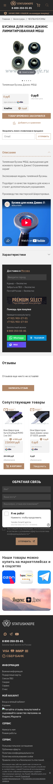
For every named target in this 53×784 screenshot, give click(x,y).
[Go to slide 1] (22, 80)
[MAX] (5, 634)
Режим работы (9, 733)
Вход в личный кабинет (13, 702)
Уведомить (40, 466)
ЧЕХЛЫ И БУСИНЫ (36, 19)
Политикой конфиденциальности (16, 777)
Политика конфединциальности (18, 753)
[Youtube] (17, 634)
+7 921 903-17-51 (17, 318)
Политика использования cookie (17, 756)
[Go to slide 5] (30, 80)
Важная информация (12, 671)
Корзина (6, 705)
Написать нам (8, 729)
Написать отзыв (18, 388)
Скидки (5, 682)
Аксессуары (19, 19)
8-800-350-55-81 (22, 8)
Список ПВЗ (7, 678)
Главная (6, 19)
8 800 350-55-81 (16, 330)
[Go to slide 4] (28, 80)
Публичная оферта (11, 749)
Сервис (5, 685)
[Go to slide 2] (24, 80)
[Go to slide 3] (26, 80)
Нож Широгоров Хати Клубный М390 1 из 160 (13, 433)
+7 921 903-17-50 (17, 321)
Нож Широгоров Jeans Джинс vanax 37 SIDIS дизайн (39, 433)
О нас (5, 689)
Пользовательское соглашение (17, 745)
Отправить (43, 136)
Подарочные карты (11, 675)
